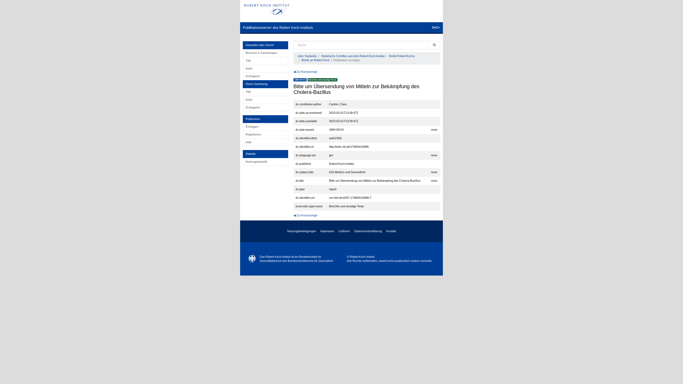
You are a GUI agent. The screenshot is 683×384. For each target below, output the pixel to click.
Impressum (327, 231)
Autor (249, 68)
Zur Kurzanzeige (306, 71)
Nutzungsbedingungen (301, 231)
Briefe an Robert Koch (316, 60)
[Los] (434, 45)
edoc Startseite (307, 56)
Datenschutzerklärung (368, 231)
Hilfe (249, 142)
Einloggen (252, 126)
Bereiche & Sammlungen (261, 52)
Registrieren (253, 134)
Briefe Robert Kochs (402, 56)
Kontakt (391, 231)
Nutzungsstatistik (256, 161)
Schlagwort (253, 76)
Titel (248, 60)
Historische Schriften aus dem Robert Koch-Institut (353, 56)
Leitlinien (344, 231)
